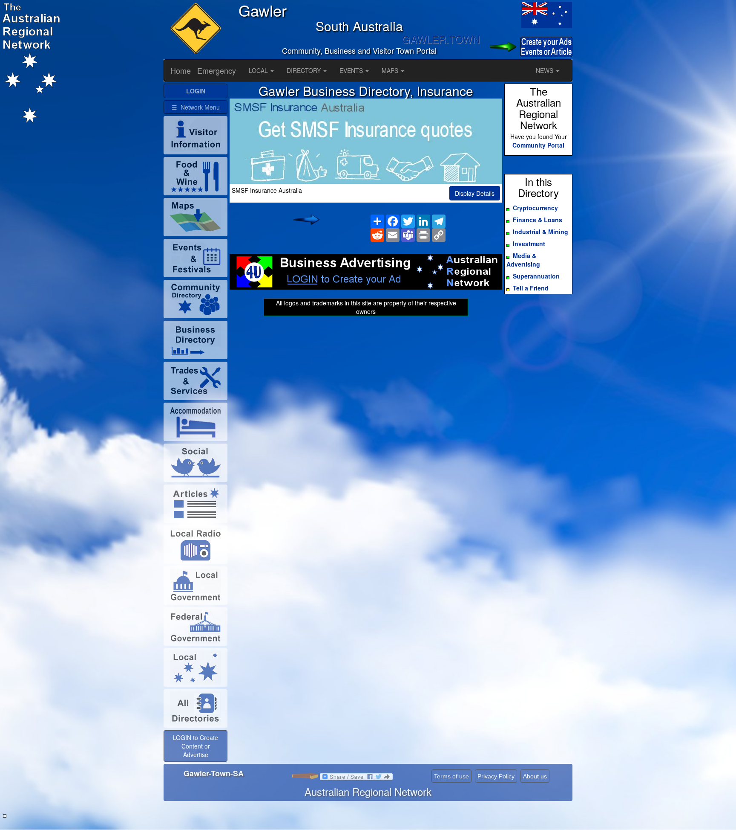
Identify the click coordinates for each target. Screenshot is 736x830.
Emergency (216, 70)
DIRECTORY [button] (304, 70)
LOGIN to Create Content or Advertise (195, 746)
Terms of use (451, 776)
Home (180, 70)
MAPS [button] (391, 70)
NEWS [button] (545, 70)
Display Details (474, 193)
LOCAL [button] (259, 70)
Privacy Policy (496, 776)
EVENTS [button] (352, 70)
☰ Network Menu (196, 107)
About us (535, 776)
